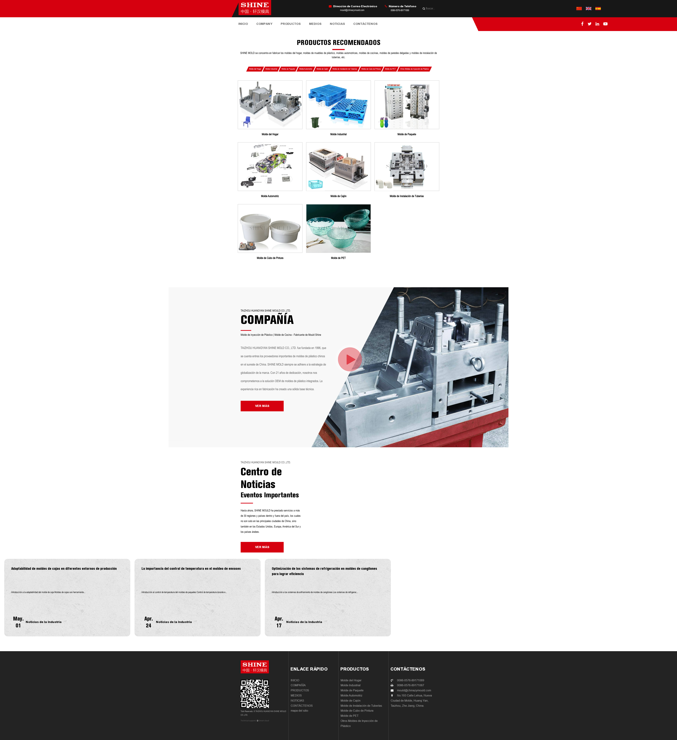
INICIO (243, 24)
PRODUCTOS (291, 24)
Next (6, 598)
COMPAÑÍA (298, 685)
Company (264, 24)
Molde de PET (390, 69)
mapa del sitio (299, 710)
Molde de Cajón (322, 69)
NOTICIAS (337, 24)
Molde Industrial (271, 69)
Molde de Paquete (294, 29)
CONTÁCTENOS (365, 24)
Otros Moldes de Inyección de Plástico (414, 69)
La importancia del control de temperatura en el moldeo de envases (191, 568)
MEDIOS (315, 24)
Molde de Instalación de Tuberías (293, 28)
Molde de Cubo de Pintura (371, 69)
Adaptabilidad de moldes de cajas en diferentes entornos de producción (64, 568)
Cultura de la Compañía (270, 29)
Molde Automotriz (305, 69)
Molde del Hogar (255, 69)
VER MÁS (262, 406)
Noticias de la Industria (343, 29)
